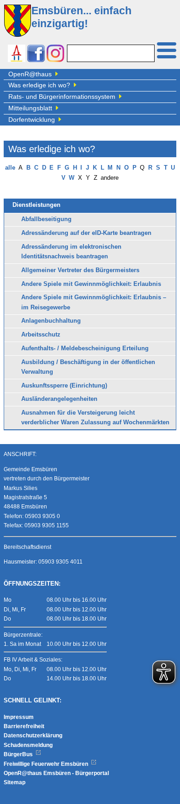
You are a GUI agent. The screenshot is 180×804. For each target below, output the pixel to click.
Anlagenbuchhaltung (51, 321)
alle (10, 168)
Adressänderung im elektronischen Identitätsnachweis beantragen (71, 252)
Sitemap (14, 782)
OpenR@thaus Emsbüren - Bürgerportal (56, 773)
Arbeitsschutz (40, 334)
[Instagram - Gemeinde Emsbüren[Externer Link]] (55, 54)
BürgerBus (19, 754)
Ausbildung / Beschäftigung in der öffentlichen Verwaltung (88, 367)
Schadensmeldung (28, 745)
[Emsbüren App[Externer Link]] (16, 54)
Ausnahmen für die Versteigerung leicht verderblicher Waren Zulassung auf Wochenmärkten (95, 418)
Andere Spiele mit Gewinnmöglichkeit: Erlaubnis (91, 284)
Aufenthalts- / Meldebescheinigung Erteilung (85, 348)
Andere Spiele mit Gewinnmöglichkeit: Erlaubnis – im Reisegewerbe (93, 302)
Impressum (19, 717)
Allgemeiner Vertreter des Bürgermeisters (80, 270)
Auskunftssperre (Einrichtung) (64, 385)
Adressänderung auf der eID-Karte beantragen (86, 233)
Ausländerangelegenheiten (59, 399)
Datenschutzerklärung (33, 735)
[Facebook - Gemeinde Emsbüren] (36, 54)
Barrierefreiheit (24, 726)
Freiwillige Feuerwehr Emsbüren (47, 764)
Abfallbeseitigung (46, 219)
